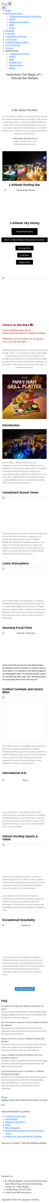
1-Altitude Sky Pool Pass (16, 36)
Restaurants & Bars (14, 13)
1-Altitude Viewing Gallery (16, 42)
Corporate (10, 33)
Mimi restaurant (12, 1127)
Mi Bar (8, 1125)
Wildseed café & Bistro (19, 22)
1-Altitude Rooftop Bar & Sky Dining (25, 16)
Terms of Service (12, 45)
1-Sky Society (11, 39)
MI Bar (12, 68)
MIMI (11, 25)
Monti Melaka (11, 1119)
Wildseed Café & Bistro (15, 1122)
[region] (24, 96)
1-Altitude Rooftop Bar (19, 53)
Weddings (9, 30)
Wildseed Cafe (15, 62)
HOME (8, 10)
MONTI (12, 19)
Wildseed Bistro (16, 65)
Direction (9, 48)
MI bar (12, 28)
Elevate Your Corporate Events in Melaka (23, 1136)
